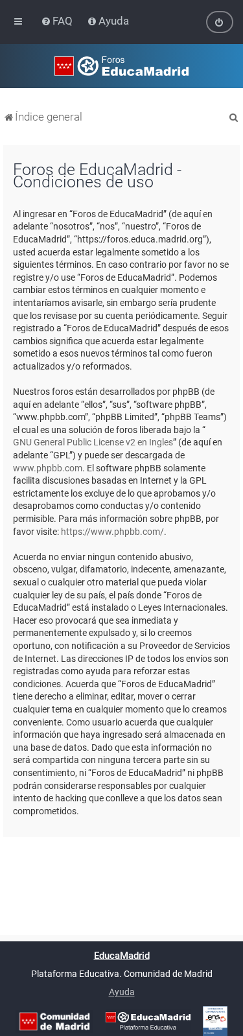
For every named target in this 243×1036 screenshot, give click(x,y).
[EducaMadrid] (148, 1021)
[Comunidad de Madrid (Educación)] (54, 1021)
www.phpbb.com (47, 468)
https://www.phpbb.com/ (112, 531)
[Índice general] (121, 66)
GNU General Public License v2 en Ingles (93, 442)
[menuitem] (58, 20)
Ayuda (122, 991)
